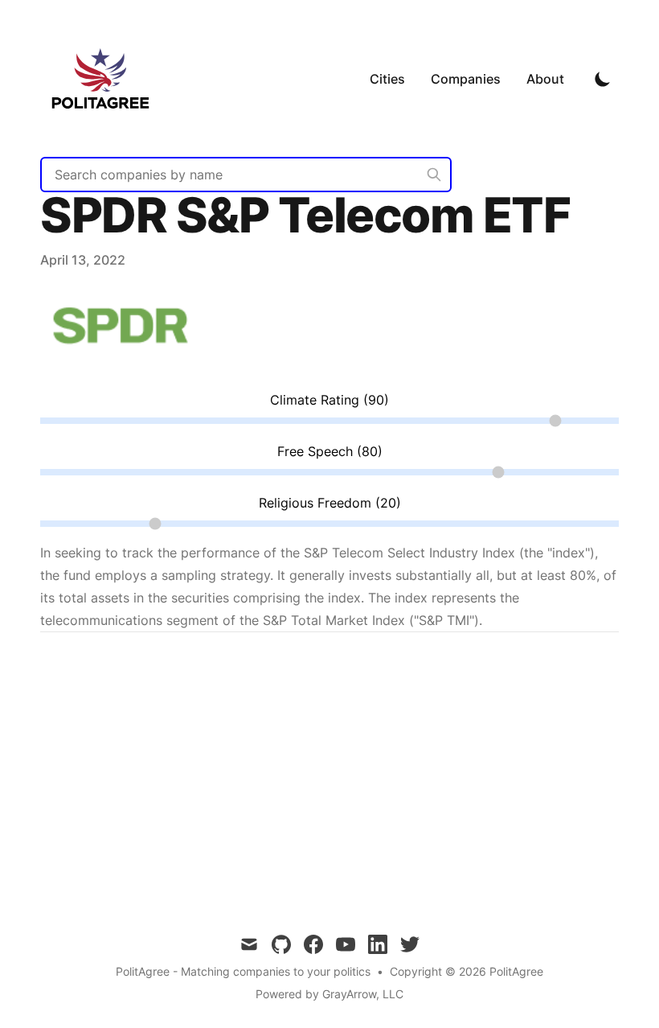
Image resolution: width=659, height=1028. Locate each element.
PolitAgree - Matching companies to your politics (243, 971)
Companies (466, 79)
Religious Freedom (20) (330, 503)
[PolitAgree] (105, 78)
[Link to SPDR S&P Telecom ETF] (120, 368)
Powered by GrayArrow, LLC (329, 994)
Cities (387, 79)
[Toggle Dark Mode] (603, 79)
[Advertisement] (329, 770)
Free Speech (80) (330, 451)
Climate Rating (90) (329, 400)
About (545, 79)
